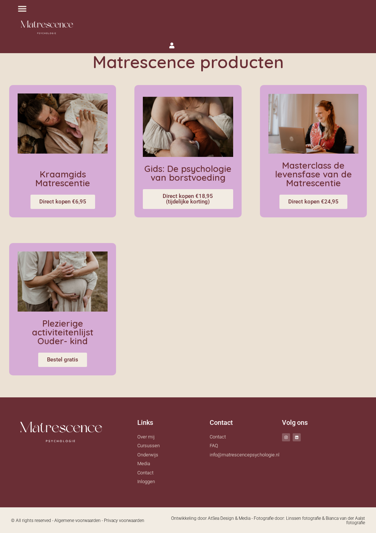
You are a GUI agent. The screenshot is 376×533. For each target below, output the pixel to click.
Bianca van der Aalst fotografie (345, 520)
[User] (172, 45)
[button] (22, 9)
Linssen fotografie (303, 518)
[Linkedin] (297, 437)
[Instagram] (286, 437)
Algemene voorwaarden (77, 520)
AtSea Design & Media (229, 518)
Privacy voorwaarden (124, 520)
